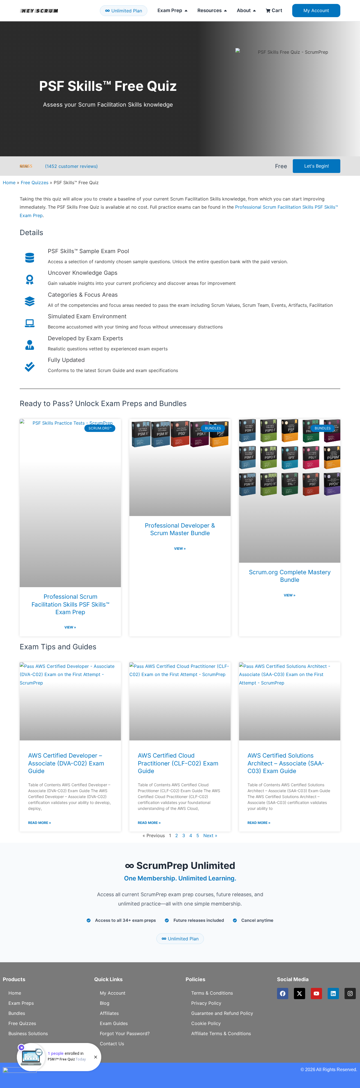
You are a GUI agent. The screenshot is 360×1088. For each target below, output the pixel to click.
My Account (112, 993)
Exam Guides (114, 1023)
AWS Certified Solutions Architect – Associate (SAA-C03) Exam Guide (286, 763)
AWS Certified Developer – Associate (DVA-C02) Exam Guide (66, 763)
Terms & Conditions (212, 993)
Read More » (39, 823)
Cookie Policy (206, 1023)
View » (70, 627)
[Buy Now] (59, 1057)
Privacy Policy (206, 1003)
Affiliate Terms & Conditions (221, 1033)
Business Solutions (28, 1033)
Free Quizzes (34, 182)
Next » (210, 835)
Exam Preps (21, 1003)
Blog (104, 1003)
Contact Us (112, 1043)
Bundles (16, 1013)
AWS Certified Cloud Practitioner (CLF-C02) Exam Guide (178, 763)
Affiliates (109, 1013)
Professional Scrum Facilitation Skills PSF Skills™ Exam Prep (70, 604)
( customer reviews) (71, 166)
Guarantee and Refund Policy (222, 1013)
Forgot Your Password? (125, 1033)
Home (9, 182)
